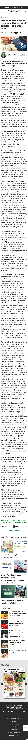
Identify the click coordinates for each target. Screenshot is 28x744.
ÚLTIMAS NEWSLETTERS (18, 7)
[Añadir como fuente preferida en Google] (25, 728)
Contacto (13, 727)
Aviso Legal (14, 729)
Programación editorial (14, 724)
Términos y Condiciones (14, 732)
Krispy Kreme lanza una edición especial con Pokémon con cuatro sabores (17, 613)
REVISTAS (5, 665)
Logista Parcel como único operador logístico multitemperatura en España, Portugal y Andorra (12, 579)
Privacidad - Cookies (14, 735)
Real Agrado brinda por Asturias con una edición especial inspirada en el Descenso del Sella (16, 634)
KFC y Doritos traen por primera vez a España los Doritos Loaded (16, 623)
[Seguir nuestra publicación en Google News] (21, 33)
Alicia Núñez (9, 55)
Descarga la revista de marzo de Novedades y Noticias (13, 601)
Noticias (3, 18)
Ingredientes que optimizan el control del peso (12, 556)
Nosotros (14, 721)
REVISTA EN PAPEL (5, 7)
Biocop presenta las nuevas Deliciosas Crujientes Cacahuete (17, 642)
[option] (14, 683)
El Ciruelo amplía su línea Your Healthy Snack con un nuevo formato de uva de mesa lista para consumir (18, 653)
